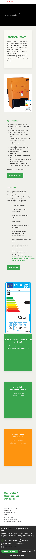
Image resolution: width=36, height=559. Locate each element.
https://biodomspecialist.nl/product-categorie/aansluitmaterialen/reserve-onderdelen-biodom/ (24, 258)
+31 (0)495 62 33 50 (11, 519)
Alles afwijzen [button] (27, 551)
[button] (18, 556)
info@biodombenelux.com (13, 521)
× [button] (34, 527)
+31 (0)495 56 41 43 (11, 517)
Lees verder (32, 537)
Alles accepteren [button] (9, 551)
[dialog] (18, 542)
